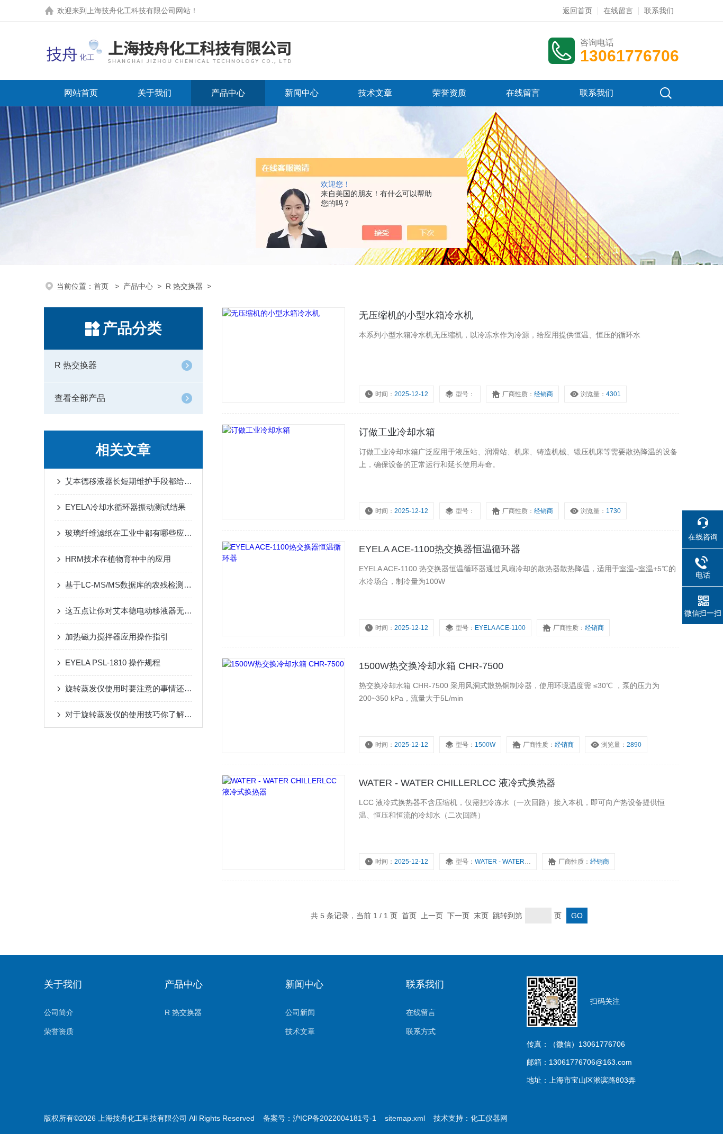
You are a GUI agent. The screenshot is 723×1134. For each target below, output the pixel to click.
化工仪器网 (489, 1118)
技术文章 (375, 92)
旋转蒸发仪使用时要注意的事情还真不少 (128, 688)
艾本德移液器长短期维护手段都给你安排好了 (128, 481)
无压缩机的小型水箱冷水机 (416, 315)
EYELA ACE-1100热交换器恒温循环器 (439, 549)
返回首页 (577, 10)
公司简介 (59, 1012)
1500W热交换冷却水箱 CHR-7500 (431, 666)
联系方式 (421, 1031)
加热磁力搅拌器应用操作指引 (116, 636)
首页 (102, 286)
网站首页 (81, 92)
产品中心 (228, 92)
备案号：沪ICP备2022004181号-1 (319, 1118)
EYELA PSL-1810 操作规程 (112, 662)
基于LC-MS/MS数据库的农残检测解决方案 (128, 584)
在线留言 (618, 10)
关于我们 (154, 92)
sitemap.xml (405, 1118)
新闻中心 (302, 92)
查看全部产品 (80, 398)
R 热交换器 (184, 286)
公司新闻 (300, 1012)
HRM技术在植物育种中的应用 (118, 558)
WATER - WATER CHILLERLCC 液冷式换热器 (457, 783)
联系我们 (659, 10)
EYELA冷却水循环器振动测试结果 (125, 506)
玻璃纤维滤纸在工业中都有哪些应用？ (128, 532)
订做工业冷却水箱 (397, 432)
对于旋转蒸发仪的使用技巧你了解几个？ (128, 714)
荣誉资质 (449, 92)
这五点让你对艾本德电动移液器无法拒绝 (128, 610)
